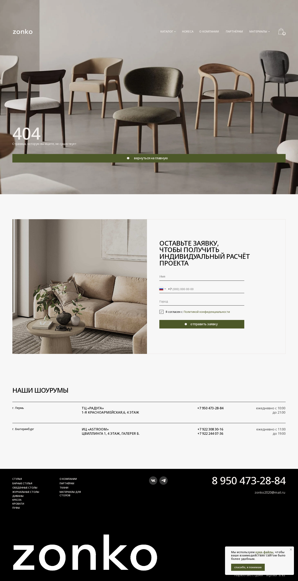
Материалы (258, 31)
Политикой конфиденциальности (206, 312)
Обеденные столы (24, 487)
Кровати (18, 503)
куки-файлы (264, 552)
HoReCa (187, 31)
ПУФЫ (16, 507)
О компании (209, 31)
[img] (153, 480)
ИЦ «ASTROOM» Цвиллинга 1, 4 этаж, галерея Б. (111, 431)
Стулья (17, 479)
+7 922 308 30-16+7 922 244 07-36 (210, 431)
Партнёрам (234, 31)
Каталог (166, 31)
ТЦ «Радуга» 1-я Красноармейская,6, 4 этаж (110, 410)
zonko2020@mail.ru (270, 492)
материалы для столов (70, 493)
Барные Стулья (22, 483)
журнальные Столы (25, 492)
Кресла (16, 500)
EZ (283, 575)
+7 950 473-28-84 (210, 408)
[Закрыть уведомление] (291, 549)
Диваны (18, 496)
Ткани (64, 487)
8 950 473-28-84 (249, 480)
